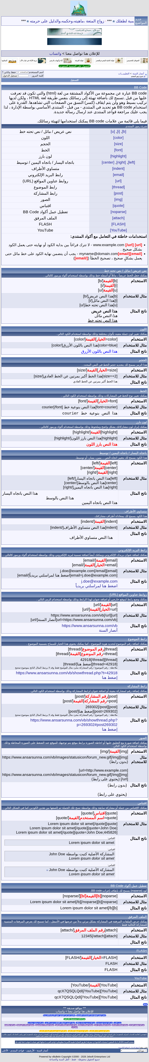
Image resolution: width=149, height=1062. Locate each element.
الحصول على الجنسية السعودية (75, 66)
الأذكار (120, 1042)
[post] (118, 193)
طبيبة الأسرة (70, 1042)
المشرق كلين (54, 1034)
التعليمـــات (123, 73)
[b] (124, 131)
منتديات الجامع (101, 1042)
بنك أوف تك (19, 1042)
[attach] (118, 218)
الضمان (46, 1034)
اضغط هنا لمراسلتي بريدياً (96, 586)
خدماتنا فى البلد (66, 1036)
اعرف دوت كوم (108, 1036)
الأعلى (5, 1050)
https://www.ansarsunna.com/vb (89, 625)
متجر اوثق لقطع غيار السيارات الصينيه (91, 1015)
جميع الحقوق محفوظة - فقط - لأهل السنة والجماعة (74, 1059)
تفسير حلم (44, 1036)
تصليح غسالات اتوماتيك (25, 1025)
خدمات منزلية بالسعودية (34, 1034)
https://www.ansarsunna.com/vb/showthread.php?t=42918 (66, 673)
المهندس (144, 1034)
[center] (108, 162)
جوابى (28, 1042)
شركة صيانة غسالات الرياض (66, 1025)
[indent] (118, 168)
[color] (118, 137)
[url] (118, 181)
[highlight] (118, 156)
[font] (118, 150)
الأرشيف (30, 1050)
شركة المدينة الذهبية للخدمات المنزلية (85, 1036)
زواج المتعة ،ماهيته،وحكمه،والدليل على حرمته (89, 21)
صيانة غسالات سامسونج (44, 1025)
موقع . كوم (85, 1034)
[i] (118, 131)
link (145, 1004)
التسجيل (74, 80)
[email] (118, 175)
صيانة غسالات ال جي (102, 1025)
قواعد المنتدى (17, 1050)
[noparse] (118, 212)
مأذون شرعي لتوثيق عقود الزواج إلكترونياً (59, 1015)
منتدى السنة (129, 1042)
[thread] (118, 187)
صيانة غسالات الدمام (120, 1025)
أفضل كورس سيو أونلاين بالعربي (69, 1034)
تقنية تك (104, 1034)
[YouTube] (118, 230)
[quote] (118, 205)
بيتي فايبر (117, 1023)
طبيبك (100, 1036)
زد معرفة (90, 1042)
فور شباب (35, 1042)
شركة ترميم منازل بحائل (85, 1023)
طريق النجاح (81, 1042)
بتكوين (38, 1036)
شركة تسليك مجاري (36, 1023)
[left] (131, 162)
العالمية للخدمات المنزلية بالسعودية (128, 1034)
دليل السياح (112, 1034)
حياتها (43, 1042)
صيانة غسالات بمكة (85, 1025)
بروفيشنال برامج (95, 1034)
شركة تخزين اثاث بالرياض (99, 1031)
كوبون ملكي (7, 1034)
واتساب (55, 53)
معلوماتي (60, 1042)
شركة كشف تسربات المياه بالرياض (53, 1031)
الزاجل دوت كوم (54, 1036)
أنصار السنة (138, 73)
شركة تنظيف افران (137, 1025)
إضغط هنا (109, 677)
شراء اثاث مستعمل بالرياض (74, 1019)
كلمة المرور (38, 75)
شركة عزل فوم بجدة (104, 1023)
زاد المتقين (112, 1042)
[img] (118, 199)
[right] (121, 162)
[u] (113, 131)
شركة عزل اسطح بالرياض (78, 1031)
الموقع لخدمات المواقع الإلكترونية (129, 1047)
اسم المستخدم (36, 72)
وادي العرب (50, 1042)
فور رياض (22, 1034)
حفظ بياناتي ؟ (9, 72)
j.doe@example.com (99, 581)
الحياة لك (15, 1034)
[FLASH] (118, 224)
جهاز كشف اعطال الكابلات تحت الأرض (59, 1023)
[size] (118, 144)
